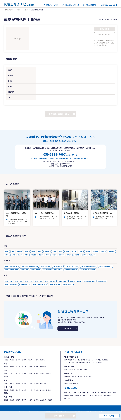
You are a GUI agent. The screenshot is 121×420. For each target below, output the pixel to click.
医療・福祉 (107, 395)
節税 (93, 362)
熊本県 (24, 400)
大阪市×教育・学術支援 (11, 284)
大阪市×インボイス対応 (72, 266)
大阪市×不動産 (62, 281)
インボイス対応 (69, 362)
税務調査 (99, 362)
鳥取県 (6, 390)
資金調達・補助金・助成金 (73, 376)
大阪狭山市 (92, 255)
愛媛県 (48, 390)
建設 (65, 393)
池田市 (33, 251)
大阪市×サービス (25, 284)
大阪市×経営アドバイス (71, 269)
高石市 (54, 255)
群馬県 (18, 366)
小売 (74, 393)
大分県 (30, 400)
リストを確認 (109, 415)
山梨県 (30, 373)
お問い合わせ (98, 411)
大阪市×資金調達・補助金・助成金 (52, 269)
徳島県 (36, 390)
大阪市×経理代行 (57, 266)
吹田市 (39, 251)
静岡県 (48, 373)
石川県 (18, 373)
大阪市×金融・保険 (89, 281)
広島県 (24, 390)
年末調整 (98, 360)
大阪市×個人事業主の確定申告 (30, 266)
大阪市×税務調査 (35, 269)
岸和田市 (19, 251)
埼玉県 (24, 366)
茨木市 (74, 251)
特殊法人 (67, 398)
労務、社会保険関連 (71, 383)
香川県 (42, 390)
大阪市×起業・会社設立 (105, 266)
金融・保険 (112, 393)
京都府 (12, 383)
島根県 (12, 390)
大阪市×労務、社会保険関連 (87, 269)
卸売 (79, 393)
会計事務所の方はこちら (108, 5)
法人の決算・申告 (70, 360)
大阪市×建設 (8, 281)
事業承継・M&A (81, 369)
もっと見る (67, 328)
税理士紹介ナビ (9, 10)
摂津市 (47, 255)
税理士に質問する (91, 5)
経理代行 (105, 360)
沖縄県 (50, 400)
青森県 (12, 360)
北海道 (6, 360)
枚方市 (67, 251)
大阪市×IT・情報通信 (75, 281)
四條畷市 (77, 255)
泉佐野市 (88, 251)
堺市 (13, 251)
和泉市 (20, 255)
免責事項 (47, 411)
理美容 (66, 395)
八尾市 (80, 251)
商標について (69, 411)
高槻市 (54, 251)
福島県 (42, 360)
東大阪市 (69, 255)
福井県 (24, 373)
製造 (70, 393)
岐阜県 (42, 373)
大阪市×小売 (28, 281)
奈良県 (24, 383)
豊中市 (26, 251)
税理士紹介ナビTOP (52, 5)
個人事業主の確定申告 (85, 360)
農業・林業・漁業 (96, 395)
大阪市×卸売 (38, 281)
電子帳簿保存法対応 (83, 362)
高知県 (6, 393)
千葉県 (30, 366)
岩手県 (18, 360)
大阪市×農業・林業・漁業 (40, 284)
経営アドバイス (89, 376)
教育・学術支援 (75, 395)
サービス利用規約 (57, 411)
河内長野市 (111, 251)
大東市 (13, 255)
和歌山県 (43, 383)
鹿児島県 (43, 400)
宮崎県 (36, 400)
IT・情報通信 (102, 393)
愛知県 (6, 376)
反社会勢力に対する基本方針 (83, 411)
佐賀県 (12, 400)
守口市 (60, 251)
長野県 (36, 373)
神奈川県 (43, 366)
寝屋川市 (103, 251)
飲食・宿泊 (86, 393)
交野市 (84, 255)
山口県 (30, 390)
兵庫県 (18, 383)
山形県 (36, 360)
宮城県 (24, 360)
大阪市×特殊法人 (67, 284)
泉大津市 (47, 251)
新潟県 (6, 373)
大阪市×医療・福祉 (55, 284)
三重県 (30, 383)
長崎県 (18, 400)
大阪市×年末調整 (45, 266)
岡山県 (18, 390)
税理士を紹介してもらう (72, 5)
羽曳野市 (33, 255)
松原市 (6, 255)
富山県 (12, 373)
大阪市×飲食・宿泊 (50, 281)
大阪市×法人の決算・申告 (12, 266)
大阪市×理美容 (102, 281)
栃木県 (12, 366)
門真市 (41, 255)
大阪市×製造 (18, 281)
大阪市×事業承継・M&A (11, 269)
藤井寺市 (61, 255)
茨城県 (6, 366)
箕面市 (26, 255)
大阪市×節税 (24, 269)
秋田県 (30, 360)
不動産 (94, 393)
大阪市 (26, 10)
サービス (85, 395)
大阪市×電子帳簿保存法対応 (88, 266)
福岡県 (6, 400)
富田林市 (95, 251)
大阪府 (18, 10)
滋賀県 (36, 383)
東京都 (36, 366)
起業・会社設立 (69, 369)
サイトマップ (23, 411)
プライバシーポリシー (35, 411)
